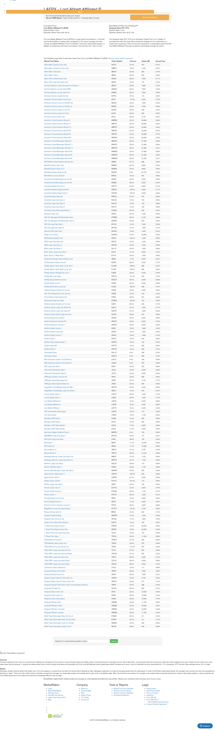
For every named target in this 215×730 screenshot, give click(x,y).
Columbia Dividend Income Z (54, 186)
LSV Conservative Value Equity (55, 411)
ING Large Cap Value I (52, 366)
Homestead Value (50, 352)
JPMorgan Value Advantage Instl (55, 380)
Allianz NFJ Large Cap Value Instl (56, 82)
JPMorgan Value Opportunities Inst (56, 384)
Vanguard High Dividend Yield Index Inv (58, 578)
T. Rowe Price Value (51, 536)
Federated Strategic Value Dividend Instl (58, 259)
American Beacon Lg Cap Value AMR (57, 89)
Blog (49, 699)
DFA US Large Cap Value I (53, 224)
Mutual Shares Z (50, 453)
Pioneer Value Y (50, 494)
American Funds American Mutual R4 (57, 130)
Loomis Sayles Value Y (52, 394)
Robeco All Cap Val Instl (52, 512)
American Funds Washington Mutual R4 (58, 151)
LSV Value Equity (50, 415)
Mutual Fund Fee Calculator (123, 688)
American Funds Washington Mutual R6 (58, 158)
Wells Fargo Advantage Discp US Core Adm (59, 619)
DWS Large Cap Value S (53, 245)
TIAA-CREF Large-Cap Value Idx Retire (58, 553)
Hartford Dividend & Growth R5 (55, 321)
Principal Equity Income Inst (54, 498)
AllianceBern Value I (51, 75)
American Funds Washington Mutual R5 (58, 155)
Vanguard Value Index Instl (53, 592)
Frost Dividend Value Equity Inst (55, 297)
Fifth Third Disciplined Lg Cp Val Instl (57, 293)
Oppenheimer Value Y (52, 477)
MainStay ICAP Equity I (52, 418)
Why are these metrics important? (121, 58)
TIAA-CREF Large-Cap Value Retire (57, 564)
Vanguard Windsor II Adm (53, 605)
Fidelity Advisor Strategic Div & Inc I (56, 273)
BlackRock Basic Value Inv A (54, 169)
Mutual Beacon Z (50, 449)
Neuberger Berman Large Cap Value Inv (58, 460)
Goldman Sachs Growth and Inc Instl (57, 304)
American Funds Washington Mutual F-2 (58, 148)
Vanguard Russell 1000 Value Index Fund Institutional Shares (66, 585)
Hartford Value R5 (50, 345)
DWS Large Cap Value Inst (53, 241)
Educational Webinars (121, 695)
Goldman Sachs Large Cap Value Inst (57, 307)
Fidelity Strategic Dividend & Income (57, 290)
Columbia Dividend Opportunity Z (56, 193)
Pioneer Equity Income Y (53, 491)
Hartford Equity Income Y (53, 335)
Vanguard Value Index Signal (54, 598)
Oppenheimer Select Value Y (54, 474)
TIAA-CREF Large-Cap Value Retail (56, 560)
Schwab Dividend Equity (52, 515)
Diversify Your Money (55, 695)
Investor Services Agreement (156, 704)
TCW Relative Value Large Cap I (55, 543)
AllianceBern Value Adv (52, 71)
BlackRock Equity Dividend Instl (55, 172)
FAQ (82, 693)
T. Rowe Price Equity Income (54, 526)
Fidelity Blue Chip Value (52, 276)
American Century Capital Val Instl (56, 96)
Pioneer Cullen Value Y (52, 488)
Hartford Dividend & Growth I (54, 318)
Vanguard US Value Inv (52, 588)
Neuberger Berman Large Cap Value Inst (58, 456)
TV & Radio (85, 697)
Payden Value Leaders (52, 481)
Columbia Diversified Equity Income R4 (58, 179)
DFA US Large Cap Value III (54, 227)
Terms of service (152, 693)
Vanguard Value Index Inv (53, 595)
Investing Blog (86, 691)
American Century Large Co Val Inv (56, 113)
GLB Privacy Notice (153, 691)
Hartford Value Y (50, 349)
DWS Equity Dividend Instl (53, 238)
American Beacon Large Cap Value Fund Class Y (61, 85)
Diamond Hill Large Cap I (53, 231)
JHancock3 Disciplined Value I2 (55, 373)
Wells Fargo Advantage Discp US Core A (58, 616)
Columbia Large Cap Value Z (54, 200)
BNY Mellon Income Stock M (54, 175)
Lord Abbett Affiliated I (52, 408)
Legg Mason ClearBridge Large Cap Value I (59, 390)
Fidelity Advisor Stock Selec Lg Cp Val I (58, 269)
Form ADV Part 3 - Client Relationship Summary (157, 700)
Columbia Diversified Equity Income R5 (58, 182)
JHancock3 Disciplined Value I (54, 370)
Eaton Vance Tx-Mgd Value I (54, 255)
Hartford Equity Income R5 (53, 331)
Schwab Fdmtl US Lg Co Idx (54, 519)
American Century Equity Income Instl (57, 99)
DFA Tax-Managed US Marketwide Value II (59, 221)
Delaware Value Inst (51, 214)
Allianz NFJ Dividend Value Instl (55, 78)
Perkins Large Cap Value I (53, 484)
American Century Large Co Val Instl (57, 110)
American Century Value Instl (54, 117)
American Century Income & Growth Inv (58, 106)
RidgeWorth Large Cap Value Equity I (57, 508)
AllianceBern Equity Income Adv (55, 65)
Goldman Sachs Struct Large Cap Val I (58, 314)
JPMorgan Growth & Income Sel (55, 377)
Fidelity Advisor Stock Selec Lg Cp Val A (58, 266)
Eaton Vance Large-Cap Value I (55, 252)
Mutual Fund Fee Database (123, 693)
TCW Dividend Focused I (53, 540)
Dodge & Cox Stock (51, 234)
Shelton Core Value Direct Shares (56, 522)
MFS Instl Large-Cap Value (53, 439)
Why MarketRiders (54, 691)
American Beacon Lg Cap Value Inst (57, 92)
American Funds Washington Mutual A (57, 141)
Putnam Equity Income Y (53, 501)
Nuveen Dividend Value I (53, 467)
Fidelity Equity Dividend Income (55, 279)
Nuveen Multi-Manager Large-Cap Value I (59, 470)
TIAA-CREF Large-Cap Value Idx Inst (57, 550)
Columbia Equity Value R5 (53, 196)
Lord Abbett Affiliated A (52, 401)
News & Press (86, 695)
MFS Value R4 (49, 446)
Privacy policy (151, 688)
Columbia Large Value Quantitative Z (57, 210)
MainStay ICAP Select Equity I (54, 425)
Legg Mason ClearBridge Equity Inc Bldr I (58, 387)
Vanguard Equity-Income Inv (54, 574)
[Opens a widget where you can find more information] (205, 726)
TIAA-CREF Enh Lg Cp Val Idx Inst (56, 546)
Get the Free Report (150, 17)
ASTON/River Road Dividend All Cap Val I (58, 162)
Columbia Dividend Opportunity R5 (56, 189)
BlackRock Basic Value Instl (54, 165)
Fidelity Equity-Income (52, 283)
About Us (84, 688)
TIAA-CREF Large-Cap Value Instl (56, 557)
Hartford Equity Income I (52, 328)
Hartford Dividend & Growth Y (54, 325)
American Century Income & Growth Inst (58, 103)
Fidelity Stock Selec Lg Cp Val (54, 286)
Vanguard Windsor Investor (53, 612)
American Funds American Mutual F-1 (57, 123)
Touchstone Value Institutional (54, 567)
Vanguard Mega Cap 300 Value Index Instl (59, 581)
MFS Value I (48, 442)
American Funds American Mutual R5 (57, 134)
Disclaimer (150, 695)
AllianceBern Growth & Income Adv (56, 68)
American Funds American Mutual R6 (57, 137)
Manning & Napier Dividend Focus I (56, 432)
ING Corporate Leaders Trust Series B (57, 359)
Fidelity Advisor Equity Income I (55, 262)
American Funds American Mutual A (57, 120)
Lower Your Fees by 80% (57, 697)
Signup (80, 12)
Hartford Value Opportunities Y (55, 342)
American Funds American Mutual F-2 (57, 127)
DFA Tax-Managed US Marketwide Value (58, 217)
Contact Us (85, 699)
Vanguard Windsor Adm (52, 602)
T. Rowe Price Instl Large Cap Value (57, 533)
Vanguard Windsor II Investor (54, 609)
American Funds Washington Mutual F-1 (58, 144)
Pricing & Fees (53, 693)
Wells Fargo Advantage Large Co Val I (57, 626)
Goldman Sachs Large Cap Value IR (57, 311)
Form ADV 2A (151, 697)
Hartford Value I (49, 338)
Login (10, 5)
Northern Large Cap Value (53, 463)
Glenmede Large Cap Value (54, 300)
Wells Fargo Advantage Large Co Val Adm (59, 623)
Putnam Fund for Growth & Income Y (57, 505)
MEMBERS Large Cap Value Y (55, 436)
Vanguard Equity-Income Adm (54, 571)
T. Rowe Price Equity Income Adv (56, 529)
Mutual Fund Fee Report (122, 691)
